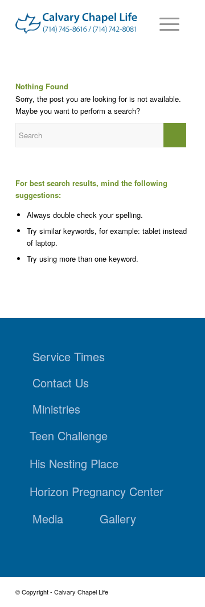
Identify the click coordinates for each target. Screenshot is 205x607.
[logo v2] (76, 23)
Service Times (68, 356)
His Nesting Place (74, 463)
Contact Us (60, 382)
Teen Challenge (69, 435)
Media (47, 518)
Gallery (118, 518)
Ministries (56, 408)
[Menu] (163, 23)
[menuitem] (163, 23)
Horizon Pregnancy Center (96, 491)
